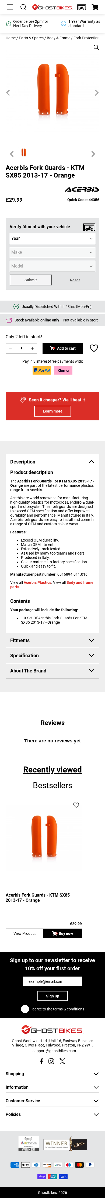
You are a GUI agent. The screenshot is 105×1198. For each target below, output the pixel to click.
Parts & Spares (31, 38)
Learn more (52, 411)
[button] (81, 7)
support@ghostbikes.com (54, 1051)
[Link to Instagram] (51, 1061)
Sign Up (52, 996)
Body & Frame (58, 38)
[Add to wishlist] (94, 348)
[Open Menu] (10, 7)
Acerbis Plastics (37, 582)
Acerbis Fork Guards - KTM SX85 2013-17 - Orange (38, 898)
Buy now (66, 933)
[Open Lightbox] (94, 44)
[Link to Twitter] (62, 1061)
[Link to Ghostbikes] (52, 7)
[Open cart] (95, 7)
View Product (24, 933)
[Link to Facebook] (41, 1061)
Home (11, 38)
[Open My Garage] (81, 7)
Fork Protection (86, 38)
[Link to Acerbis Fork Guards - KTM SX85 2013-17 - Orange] (44, 838)
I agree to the (57, 1009)
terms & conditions (68, 1009)
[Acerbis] (82, 189)
